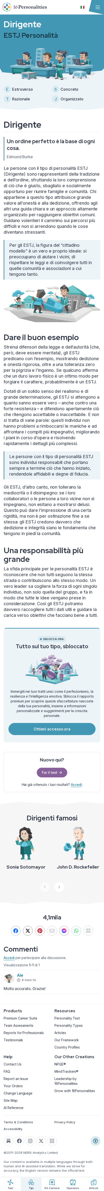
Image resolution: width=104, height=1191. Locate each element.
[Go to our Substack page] (8, 1141)
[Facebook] (16, 931)
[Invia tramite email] (52, 931)
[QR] (88, 931)
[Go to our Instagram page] (30, 1141)
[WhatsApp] (76, 931)
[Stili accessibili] (95, 1141)
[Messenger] (64, 931)
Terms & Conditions (18, 1122)
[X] (28, 931)
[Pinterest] (40, 931)
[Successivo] (59, 887)
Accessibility (13, 1129)
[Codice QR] (52, 1141)
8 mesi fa (29, 980)
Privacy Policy (64, 1122)
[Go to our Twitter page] (41, 1141)
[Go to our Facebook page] (19, 1141)
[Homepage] (24, 7)
